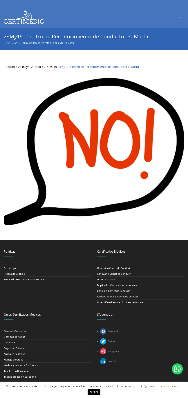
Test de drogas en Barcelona (20, 376)
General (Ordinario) (15, 331)
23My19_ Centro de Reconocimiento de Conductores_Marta (98, 67)
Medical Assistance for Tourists (21, 365)
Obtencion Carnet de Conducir (114, 268)
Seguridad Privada (14, 348)
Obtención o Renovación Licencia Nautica (120, 302)
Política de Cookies (14, 273)
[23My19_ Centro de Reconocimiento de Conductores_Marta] (94, 151)
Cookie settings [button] (169, 386)
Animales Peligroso (14, 354)
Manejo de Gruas (13, 359)
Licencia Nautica (106, 279)
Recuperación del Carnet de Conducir (118, 296)
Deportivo (9, 342)
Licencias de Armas (14, 336)
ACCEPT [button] (94, 392)
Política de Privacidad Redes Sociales (24, 279)
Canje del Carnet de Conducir (113, 290)
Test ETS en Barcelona (16, 371)
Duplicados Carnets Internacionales (117, 285)
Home (7, 42)
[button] (177, 368)
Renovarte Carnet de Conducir (114, 273)
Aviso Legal (10, 268)
